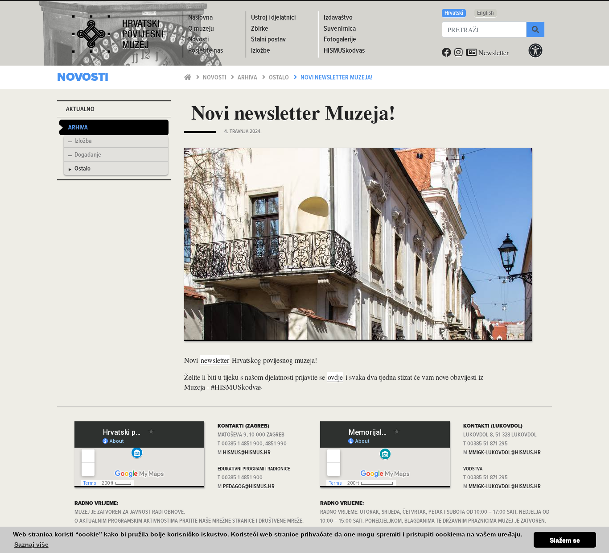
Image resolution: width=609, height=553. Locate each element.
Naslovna (200, 17)
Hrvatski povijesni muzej (117, 37)
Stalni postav (268, 39)
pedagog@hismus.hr (249, 487)
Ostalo (279, 78)
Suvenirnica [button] (340, 28)
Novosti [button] (198, 39)
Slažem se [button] (565, 540)
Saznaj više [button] (31, 544)
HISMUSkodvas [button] (344, 50)
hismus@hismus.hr (247, 453)
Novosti (215, 78)
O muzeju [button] (201, 28)
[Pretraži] (535, 29)
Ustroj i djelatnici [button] (273, 17)
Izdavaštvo (338, 17)
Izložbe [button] (260, 50)
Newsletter (493, 52)
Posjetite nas (205, 50)
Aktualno (80, 109)
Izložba (83, 141)
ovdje (335, 377)
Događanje (87, 155)
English (485, 13)
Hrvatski (453, 13)
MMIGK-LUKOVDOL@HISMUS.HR (505, 453)
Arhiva (248, 78)
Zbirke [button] (259, 28)
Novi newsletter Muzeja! (336, 78)
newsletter (215, 360)
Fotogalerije (340, 39)
